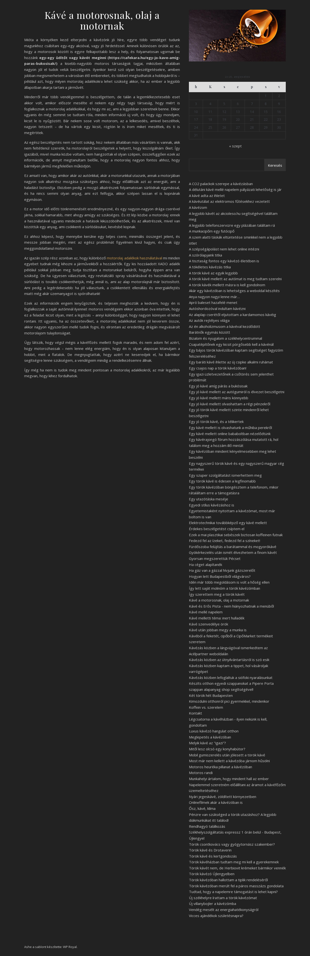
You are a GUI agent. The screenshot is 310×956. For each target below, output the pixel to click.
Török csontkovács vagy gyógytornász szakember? (232, 844)
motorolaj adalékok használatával (135, 258)
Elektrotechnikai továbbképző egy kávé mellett (228, 522)
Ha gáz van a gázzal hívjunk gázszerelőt (222, 570)
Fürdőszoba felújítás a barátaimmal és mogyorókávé (232, 546)
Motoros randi (201, 772)
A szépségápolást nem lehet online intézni (224, 249)
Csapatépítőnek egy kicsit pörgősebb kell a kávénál (231, 344)
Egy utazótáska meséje (208, 499)
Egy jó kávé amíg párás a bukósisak (218, 386)
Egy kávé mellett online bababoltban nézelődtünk (230, 433)
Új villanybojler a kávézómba (212, 903)
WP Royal (70, 947)
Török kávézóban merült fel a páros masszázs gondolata (236, 885)
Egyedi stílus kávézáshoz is (211, 505)
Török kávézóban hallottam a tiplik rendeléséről (228, 879)
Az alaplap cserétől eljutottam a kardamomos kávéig (232, 314)
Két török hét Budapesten (211, 695)
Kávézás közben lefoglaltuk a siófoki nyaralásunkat (230, 677)
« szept (235, 145)
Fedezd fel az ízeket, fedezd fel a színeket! (224, 540)
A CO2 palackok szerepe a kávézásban (221, 183)
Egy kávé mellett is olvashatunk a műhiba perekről (230, 427)
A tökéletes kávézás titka (210, 266)
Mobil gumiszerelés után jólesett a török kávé (227, 755)
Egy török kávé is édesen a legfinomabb (222, 481)
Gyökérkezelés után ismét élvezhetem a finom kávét (233, 552)
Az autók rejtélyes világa (209, 320)
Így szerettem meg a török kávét (217, 594)
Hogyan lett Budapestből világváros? (220, 576)
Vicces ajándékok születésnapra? (216, 915)
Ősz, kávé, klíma (202, 808)
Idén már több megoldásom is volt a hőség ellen (229, 582)
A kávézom (198, 207)
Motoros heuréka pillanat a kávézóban (220, 766)
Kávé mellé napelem (206, 612)
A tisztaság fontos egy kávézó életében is (224, 260)
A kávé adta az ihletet (207, 195)
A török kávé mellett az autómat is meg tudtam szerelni (235, 278)
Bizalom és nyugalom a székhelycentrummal (225, 338)
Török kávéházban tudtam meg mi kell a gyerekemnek (234, 861)
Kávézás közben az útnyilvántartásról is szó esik (229, 659)
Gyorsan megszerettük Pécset (214, 558)
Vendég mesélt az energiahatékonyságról (223, 909)
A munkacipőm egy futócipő (211, 231)
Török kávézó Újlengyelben (211, 873)
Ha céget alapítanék (205, 564)
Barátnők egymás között (209, 332)
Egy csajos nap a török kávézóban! (217, 368)
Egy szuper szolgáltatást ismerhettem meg (225, 475)
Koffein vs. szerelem (206, 707)
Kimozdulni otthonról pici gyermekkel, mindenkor (229, 701)
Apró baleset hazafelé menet (213, 302)
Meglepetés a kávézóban (210, 737)
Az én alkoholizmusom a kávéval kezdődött (224, 326)
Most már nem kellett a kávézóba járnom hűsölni (229, 760)
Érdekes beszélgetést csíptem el (216, 528)
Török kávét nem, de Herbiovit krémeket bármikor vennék (237, 868)
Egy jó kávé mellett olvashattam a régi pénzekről (229, 403)
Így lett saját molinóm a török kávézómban (224, 588)
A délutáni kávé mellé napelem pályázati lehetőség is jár (235, 189)
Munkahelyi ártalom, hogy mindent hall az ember (229, 778)
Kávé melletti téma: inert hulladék (216, 618)
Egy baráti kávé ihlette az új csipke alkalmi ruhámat (231, 362)
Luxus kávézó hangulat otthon (214, 731)
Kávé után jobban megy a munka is (218, 629)
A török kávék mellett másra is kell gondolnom (227, 284)
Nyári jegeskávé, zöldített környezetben (222, 796)
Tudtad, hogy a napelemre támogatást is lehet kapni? (233, 891)
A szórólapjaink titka (205, 255)
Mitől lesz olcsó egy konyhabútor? (217, 748)
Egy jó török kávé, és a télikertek (216, 421)
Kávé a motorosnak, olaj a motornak (219, 600)
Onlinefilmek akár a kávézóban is (216, 802)
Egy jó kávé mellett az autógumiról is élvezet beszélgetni (236, 391)
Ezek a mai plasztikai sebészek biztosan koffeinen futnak (236, 534)
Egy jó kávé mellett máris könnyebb (218, 397)
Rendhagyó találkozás (207, 826)
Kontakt (195, 713)
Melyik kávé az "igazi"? (207, 742)
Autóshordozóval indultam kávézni (217, 308)
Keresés (275, 165)
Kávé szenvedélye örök (208, 624)
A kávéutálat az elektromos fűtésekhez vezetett (229, 201)
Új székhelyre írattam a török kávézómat (223, 897)
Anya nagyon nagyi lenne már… (214, 296)
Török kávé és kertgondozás (213, 856)
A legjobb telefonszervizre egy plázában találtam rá (232, 225)
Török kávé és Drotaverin (210, 850)
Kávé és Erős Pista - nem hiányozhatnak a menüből (231, 606)
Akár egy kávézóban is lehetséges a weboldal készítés (234, 290)
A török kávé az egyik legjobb (213, 273)
